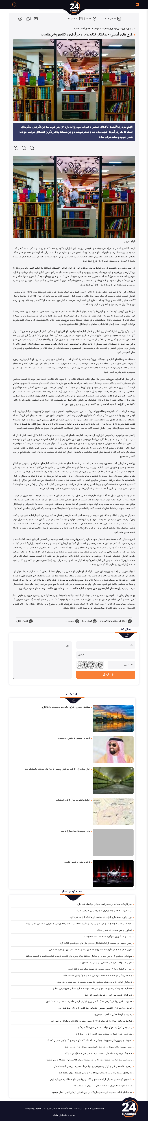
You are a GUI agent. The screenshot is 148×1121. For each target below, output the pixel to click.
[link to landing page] (88, 7)
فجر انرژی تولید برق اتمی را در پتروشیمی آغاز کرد (108, 995)
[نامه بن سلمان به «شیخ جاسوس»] (113, 749)
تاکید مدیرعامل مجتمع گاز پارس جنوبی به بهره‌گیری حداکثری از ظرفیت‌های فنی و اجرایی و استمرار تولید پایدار (78, 924)
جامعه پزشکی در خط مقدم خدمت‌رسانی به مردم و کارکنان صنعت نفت (97, 975)
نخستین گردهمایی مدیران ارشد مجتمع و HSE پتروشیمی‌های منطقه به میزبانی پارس (90, 1079)
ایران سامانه (58, 1115)
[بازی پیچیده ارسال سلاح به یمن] (113, 842)
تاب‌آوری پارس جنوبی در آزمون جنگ (114, 930)
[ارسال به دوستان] (36, 19)
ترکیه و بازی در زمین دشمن (77, 862)
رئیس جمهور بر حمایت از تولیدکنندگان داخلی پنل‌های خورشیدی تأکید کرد (96, 943)
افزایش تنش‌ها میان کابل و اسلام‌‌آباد (73, 800)
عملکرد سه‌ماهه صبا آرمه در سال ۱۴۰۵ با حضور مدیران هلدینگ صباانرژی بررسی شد (91, 1021)
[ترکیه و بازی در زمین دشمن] (113, 873)
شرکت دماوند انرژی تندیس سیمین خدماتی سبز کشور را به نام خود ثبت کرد (95, 1008)
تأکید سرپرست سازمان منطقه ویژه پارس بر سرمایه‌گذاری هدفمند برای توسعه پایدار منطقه (89, 1060)
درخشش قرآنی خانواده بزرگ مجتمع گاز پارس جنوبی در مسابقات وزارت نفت (94, 982)
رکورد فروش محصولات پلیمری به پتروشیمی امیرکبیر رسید (104, 911)
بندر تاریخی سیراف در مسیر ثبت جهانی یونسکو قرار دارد (104, 904)
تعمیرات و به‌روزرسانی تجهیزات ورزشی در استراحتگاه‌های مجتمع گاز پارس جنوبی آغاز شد (89, 1040)
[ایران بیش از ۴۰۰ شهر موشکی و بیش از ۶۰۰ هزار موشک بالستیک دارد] (113, 780)
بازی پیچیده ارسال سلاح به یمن (75, 831)
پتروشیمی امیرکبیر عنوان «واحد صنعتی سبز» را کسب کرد (104, 1027)
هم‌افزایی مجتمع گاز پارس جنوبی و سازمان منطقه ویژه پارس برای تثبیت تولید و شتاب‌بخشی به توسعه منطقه (79, 956)
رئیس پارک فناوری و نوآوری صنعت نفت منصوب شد (107, 937)
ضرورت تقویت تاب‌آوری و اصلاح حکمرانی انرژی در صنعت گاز (102, 1086)
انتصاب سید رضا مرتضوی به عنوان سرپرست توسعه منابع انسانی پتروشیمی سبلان (92, 988)
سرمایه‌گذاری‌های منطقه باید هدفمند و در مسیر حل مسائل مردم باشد (98, 1053)
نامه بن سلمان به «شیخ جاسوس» (74, 738)
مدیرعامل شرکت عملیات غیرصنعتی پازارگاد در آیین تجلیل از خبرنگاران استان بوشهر (92, 1092)
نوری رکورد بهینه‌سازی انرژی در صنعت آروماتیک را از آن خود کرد (101, 917)
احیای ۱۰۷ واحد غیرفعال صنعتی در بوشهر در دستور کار (105, 962)
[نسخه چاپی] (20, 19)
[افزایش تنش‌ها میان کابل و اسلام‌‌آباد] (113, 811)
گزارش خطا (87, 621)
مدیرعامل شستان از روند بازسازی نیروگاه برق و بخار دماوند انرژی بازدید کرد (95, 1073)
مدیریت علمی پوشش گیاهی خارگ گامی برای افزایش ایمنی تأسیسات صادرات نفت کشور (89, 1001)
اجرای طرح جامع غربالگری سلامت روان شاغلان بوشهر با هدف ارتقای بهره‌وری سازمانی (90, 949)
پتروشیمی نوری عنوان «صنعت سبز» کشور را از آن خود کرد (104, 1034)
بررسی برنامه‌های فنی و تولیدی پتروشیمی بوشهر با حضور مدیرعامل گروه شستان (93, 1066)
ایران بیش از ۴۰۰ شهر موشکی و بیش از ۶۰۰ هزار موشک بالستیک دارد (57, 769)
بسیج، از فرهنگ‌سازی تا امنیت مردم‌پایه (113, 1014)
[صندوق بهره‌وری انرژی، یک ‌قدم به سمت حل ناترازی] (113, 718)
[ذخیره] (28, 19)
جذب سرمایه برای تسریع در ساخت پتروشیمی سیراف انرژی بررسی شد (98, 1047)
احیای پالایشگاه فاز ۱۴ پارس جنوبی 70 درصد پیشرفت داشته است (100, 969)
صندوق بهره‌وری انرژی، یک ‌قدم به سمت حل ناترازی (66, 707)
